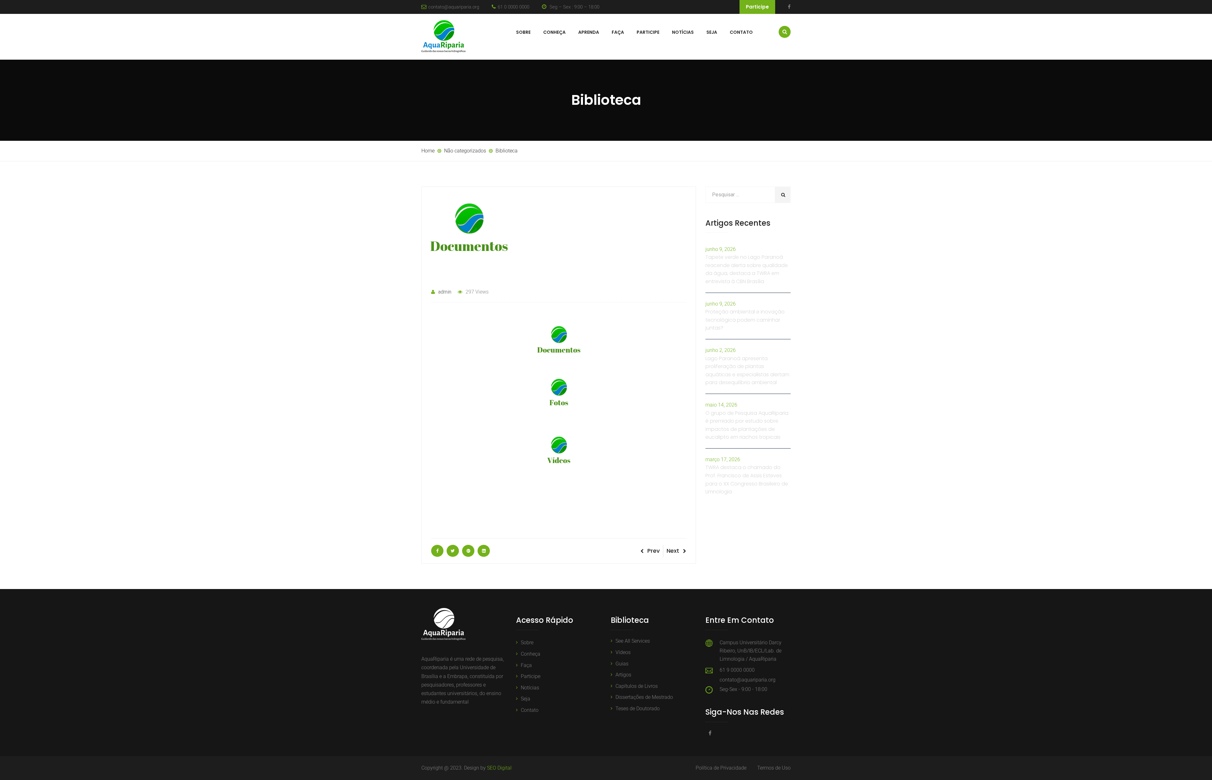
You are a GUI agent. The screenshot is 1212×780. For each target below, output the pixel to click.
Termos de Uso (774, 768)
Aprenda (588, 32)
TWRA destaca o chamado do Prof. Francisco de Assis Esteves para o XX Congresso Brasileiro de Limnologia (746, 479)
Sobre (523, 32)
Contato (741, 32)
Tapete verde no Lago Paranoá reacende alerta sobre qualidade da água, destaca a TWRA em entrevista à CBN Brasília (746, 269)
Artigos (623, 675)
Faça (618, 32)
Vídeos (623, 652)
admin (444, 292)
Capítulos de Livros (636, 686)
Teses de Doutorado (637, 709)
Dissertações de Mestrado (644, 697)
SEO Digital (499, 768)
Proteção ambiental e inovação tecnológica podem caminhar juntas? (745, 319)
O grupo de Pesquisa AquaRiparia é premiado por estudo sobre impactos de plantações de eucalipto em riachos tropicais (746, 425)
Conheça (554, 32)
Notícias (683, 32)
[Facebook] (789, 7)
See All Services (632, 641)
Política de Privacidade (721, 768)
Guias (621, 664)
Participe (757, 6)
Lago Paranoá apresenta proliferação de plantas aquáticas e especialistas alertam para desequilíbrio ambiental (747, 370)
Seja (711, 32)
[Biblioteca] (437, 551)
